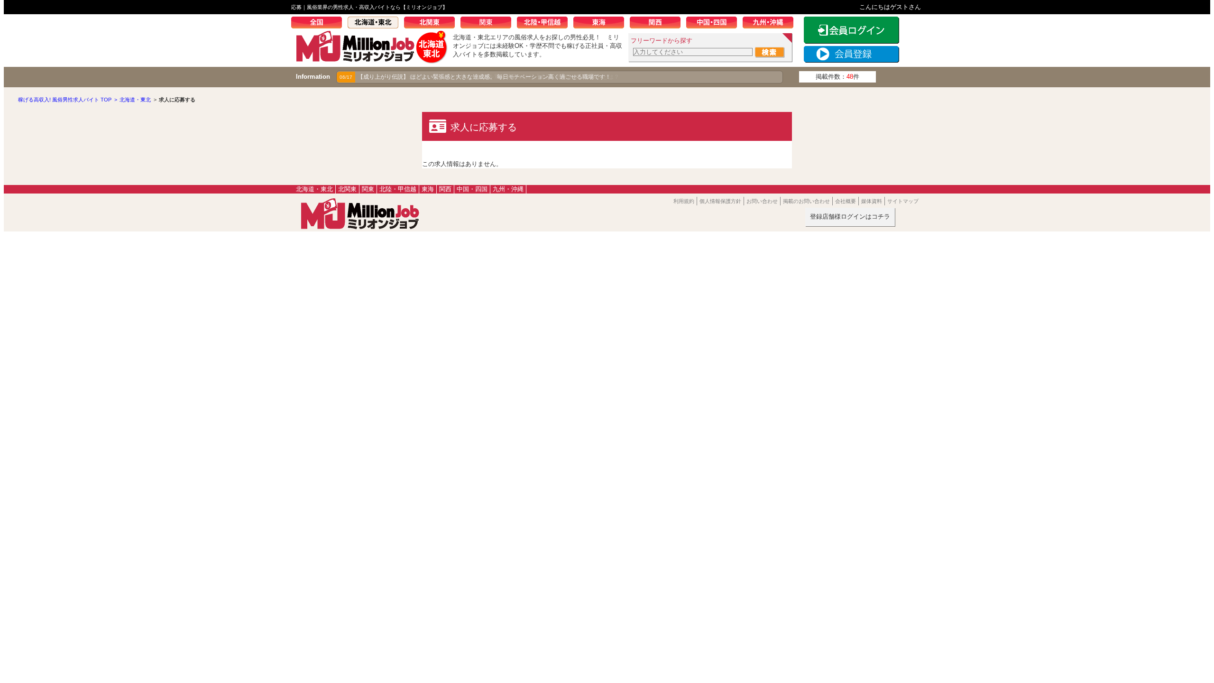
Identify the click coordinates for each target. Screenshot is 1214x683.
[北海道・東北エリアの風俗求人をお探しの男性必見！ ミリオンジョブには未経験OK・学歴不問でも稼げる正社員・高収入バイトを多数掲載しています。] (372, 60)
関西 (658, 24)
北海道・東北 (376, 24)
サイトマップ (903, 201)
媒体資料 (871, 201)
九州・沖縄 (771, 24)
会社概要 (845, 201)
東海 (601, 24)
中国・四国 (714, 24)
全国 (319, 24)
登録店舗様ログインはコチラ (850, 216)
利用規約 (683, 201)
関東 (488, 24)
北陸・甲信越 (545, 24)
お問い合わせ (762, 201)
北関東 (432, 24)
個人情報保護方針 (720, 201)
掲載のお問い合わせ (806, 201)
